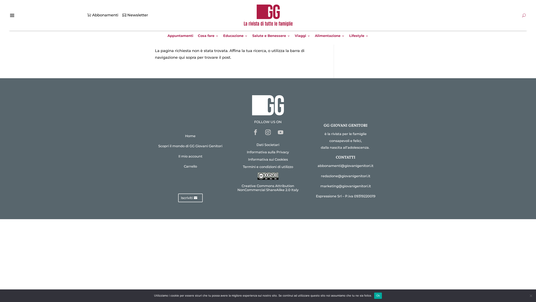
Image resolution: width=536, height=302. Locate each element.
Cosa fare (206, 36)
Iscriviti (187, 198)
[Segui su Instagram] (268, 132)
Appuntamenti (180, 36)
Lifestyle (356, 36)
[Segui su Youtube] (280, 132)
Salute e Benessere (269, 36)
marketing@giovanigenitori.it (345, 186)
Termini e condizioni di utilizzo (268, 167)
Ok (378, 295)
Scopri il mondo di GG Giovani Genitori (190, 146)
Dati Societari (267, 145)
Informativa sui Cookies (268, 159)
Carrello (190, 166)
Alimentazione (327, 36)
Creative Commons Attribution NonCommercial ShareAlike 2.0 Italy (268, 188)
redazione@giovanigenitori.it (345, 176)
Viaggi (300, 36)
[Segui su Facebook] (255, 132)
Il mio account (190, 156)
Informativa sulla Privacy (268, 152)
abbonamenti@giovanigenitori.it (346, 166)
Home (190, 136)
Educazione (233, 36)
